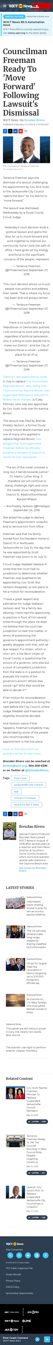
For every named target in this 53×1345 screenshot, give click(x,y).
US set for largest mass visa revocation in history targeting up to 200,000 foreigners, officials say (36, 973)
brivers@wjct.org (15, 765)
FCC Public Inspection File (19, 1268)
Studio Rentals (13, 1274)
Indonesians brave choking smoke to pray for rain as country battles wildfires (36, 908)
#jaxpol (21, 499)
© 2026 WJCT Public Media (17, 1262)
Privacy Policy (13, 1281)
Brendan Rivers (34, 120)
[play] (37, 1339)
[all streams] (47, 1339)
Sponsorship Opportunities (19, 1293)
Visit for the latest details (24, 33)
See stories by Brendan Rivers (32, 869)
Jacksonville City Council (28, 784)
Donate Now (29, 6)
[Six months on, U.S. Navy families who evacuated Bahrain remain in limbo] (15, 1000)
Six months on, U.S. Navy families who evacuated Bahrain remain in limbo (36, 1006)
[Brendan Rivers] (9, 831)
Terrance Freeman (25, 798)
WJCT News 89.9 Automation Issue (23, 24)
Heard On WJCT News (26, 804)
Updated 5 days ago (38, 17)
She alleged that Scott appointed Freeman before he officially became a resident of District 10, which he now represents (24, 448)
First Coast (20, 778)
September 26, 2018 (27, 510)
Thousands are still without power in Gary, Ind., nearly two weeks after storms (26, 1032)
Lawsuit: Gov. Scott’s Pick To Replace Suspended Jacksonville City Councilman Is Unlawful (35, 1197)
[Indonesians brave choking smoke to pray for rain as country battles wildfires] (15, 902)
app (16, 791)
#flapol (32, 499)
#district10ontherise (33, 494)
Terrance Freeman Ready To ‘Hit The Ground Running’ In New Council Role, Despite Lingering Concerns (36, 1149)
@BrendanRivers (36, 770)
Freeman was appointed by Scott (25, 376)
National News (34, 897)
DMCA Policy (12, 1287)
